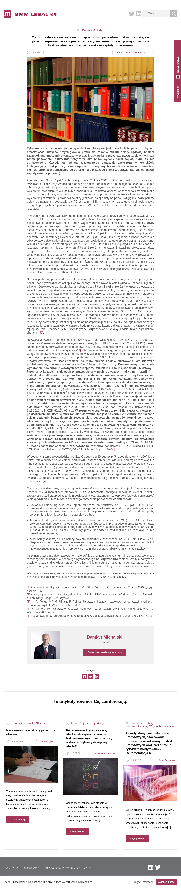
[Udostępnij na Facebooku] (84, 676)
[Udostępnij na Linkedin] (97, 676)
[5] (114, 456)
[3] (62, 428)
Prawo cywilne (147, 52)
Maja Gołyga (98, 723)
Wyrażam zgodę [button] (166, 882)
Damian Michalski (93, 30)
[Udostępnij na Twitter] (90, 676)
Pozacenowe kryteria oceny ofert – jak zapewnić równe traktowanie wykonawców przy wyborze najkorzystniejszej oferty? (89, 738)
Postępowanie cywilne (128, 52)
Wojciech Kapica (137, 726)
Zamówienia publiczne (104, 753)
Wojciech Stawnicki (161, 726)
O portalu (11, 867)
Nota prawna (32, 867)
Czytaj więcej (18, 819)
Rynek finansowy (166, 760)
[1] (41, 332)
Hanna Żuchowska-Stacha (28, 723)
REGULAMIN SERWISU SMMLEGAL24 (68, 867)
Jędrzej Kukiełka (142, 723)
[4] (113, 449)
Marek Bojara (80, 723)
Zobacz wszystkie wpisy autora (105, 652)
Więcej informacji (143, 882)
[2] (79, 350)
